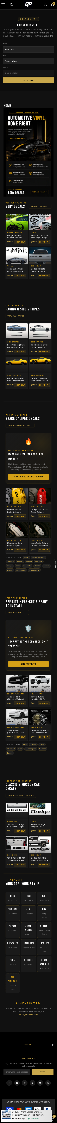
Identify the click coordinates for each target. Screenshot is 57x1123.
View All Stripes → (16, 316)
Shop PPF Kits (28, 664)
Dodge (9, 566)
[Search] (11, 4)
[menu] (3, 4)
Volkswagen (21, 570)
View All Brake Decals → (20, 425)
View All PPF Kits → (17, 613)
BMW (26, 557)
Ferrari (19, 562)
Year (5, 44)
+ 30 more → (34, 570)
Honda (37, 566)
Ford (18, 566)
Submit (42, 1072)
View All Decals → (40, 206)
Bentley (29, 562)
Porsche (10, 562)
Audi (25, 744)
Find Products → (28, 80)
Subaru (46, 566)
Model (5, 67)
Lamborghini (31, 749)
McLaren (38, 562)
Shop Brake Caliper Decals (28, 477)
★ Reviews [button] (55, 563)
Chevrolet (27, 566)
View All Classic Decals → (20, 795)
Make (5, 56)
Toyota (10, 570)
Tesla (42, 744)
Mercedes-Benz (38, 557)
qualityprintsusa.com (28, 1015)
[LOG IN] (45, 4)
